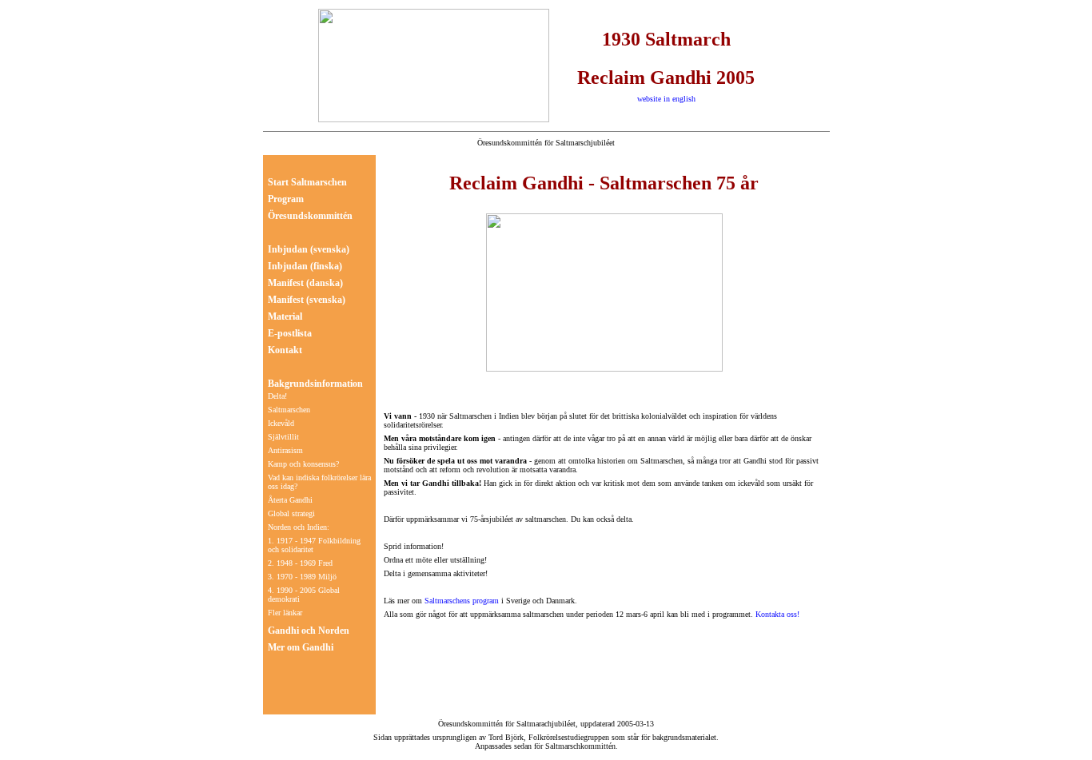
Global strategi (291, 513)
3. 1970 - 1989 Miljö (302, 576)
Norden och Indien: (298, 527)
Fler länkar (285, 612)
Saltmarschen (289, 409)
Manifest (286, 282)
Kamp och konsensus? (303, 464)
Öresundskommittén (310, 215)
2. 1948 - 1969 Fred (300, 563)
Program (286, 199)
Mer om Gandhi (300, 647)
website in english (666, 98)
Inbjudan (288, 249)
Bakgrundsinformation (315, 383)
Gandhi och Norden (308, 630)
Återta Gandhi (290, 499)
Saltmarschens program (460, 600)
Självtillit (283, 436)
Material (285, 316)
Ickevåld (281, 423)
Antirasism (285, 450)
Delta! (277, 396)
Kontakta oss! (777, 614)
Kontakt (285, 350)
